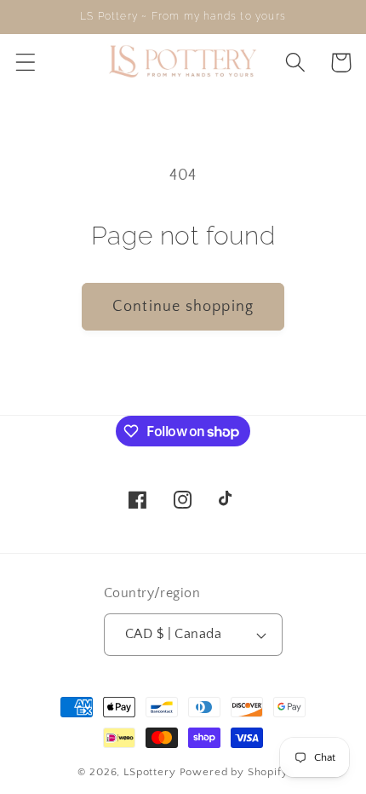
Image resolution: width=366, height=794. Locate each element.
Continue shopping (183, 306)
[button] (26, 62)
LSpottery (149, 772)
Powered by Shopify (234, 772)
